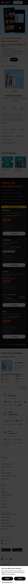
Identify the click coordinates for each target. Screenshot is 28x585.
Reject (7, 578)
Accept (20, 578)
